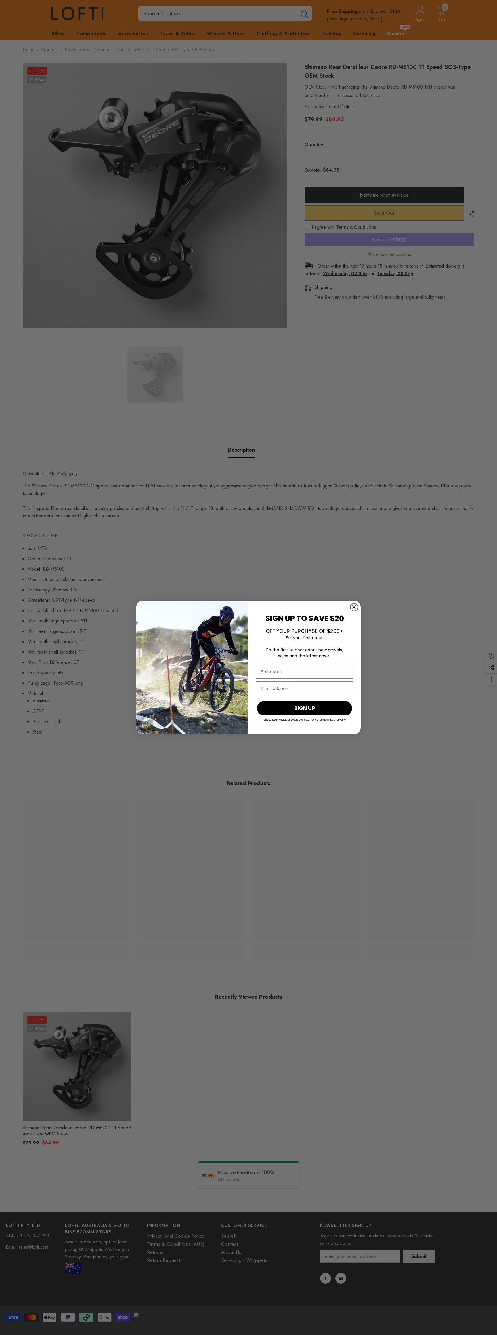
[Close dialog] (354, 607)
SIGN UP (304, 708)
